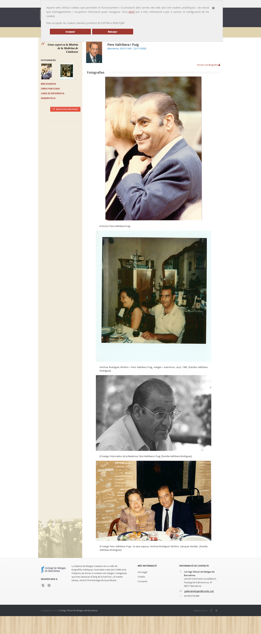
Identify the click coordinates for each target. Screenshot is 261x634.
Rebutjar (112, 31)
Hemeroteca (48, 98)
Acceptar (70, 31)
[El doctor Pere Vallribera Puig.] (153, 148)
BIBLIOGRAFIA (48, 83)
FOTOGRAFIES (48, 60)
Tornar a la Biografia (207, 64)
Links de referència (52, 93)
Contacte (142, 581)
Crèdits (141, 576)
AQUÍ (132, 11)
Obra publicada (50, 88)
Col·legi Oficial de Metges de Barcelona (78, 610)
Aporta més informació (67, 109)
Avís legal (142, 572)
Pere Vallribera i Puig (123, 44)
